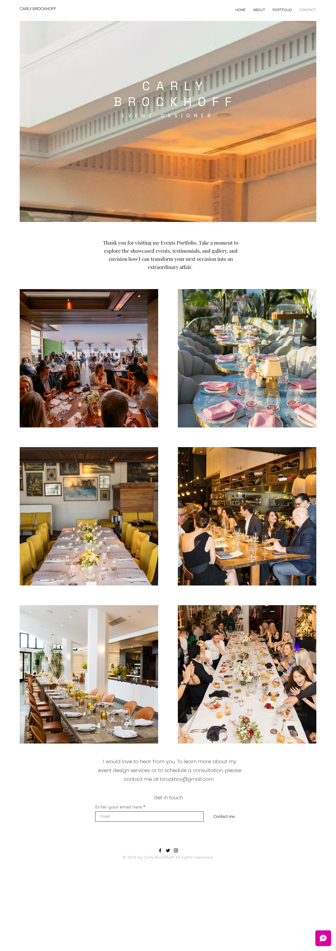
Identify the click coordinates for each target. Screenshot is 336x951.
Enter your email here (118, 807)
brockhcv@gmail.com (187, 779)
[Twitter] (168, 850)
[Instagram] (176, 850)
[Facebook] (160, 850)
